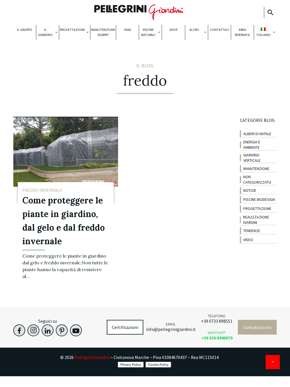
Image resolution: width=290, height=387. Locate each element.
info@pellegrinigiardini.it (171, 329)
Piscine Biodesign (259, 199)
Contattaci (219, 29)
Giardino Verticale (252, 157)
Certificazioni (125, 327)
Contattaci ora (257, 327)
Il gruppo (24, 29)
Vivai (127, 29)
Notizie (249, 190)
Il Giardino (45, 32)
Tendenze (251, 230)
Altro (194, 29)
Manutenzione (256, 168)
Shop (173, 29)
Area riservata (242, 32)
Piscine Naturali (148, 32)
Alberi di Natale (257, 133)
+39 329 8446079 (217, 338)
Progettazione (72, 29)
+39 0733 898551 (217, 321)
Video (248, 239)
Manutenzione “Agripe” (103, 32)
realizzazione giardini (256, 219)
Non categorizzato (257, 179)
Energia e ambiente (251, 144)
